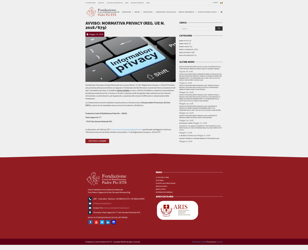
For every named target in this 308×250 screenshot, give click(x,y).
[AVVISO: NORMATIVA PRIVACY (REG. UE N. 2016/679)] (130, 59)
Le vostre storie (90, 2)
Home (118, 12)
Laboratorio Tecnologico (166, 12)
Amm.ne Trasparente (186, 12)
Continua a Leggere (97, 141)
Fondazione (126, 12)
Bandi (148, 2)
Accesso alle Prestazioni (115, 2)
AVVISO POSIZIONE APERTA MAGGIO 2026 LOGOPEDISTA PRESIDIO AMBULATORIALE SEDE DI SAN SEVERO (198, 117)
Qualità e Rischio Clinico (207, 12)
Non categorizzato (186, 55)
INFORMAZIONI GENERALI (164, 192)
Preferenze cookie (199, 242)
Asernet (219, 242)
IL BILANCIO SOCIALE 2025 (188, 135)
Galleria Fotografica (137, 2)
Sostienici (101, 2)
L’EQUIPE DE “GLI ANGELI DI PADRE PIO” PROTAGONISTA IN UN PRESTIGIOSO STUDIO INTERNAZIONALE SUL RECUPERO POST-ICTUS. (200, 128)
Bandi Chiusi (183, 43)
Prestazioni (147, 12)
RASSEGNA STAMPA (185, 123)
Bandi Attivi (183, 41)
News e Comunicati (186, 49)
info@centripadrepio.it (102, 203)
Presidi (137, 12)
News (126, 2)
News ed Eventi (185, 52)
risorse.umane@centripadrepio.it (116, 208)
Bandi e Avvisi (184, 46)
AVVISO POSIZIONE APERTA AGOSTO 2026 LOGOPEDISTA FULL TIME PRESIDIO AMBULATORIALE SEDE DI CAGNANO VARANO (200, 68)
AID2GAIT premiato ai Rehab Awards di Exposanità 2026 (199, 138)
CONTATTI (215, 2)
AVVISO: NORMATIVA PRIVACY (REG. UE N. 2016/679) (125, 25)
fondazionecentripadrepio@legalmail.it (126, 129)
